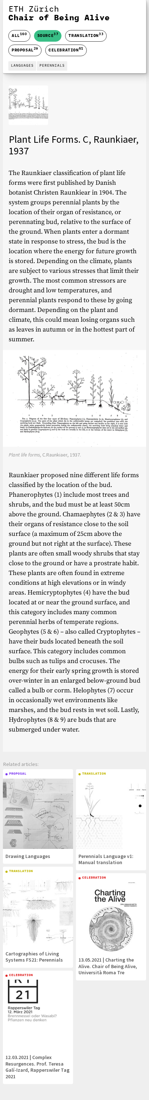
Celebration (66, 49)
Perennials (52, 65)
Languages (22, 65)
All (19, 36)
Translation (85, 35)
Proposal (25, 49)
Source (48, 35)
